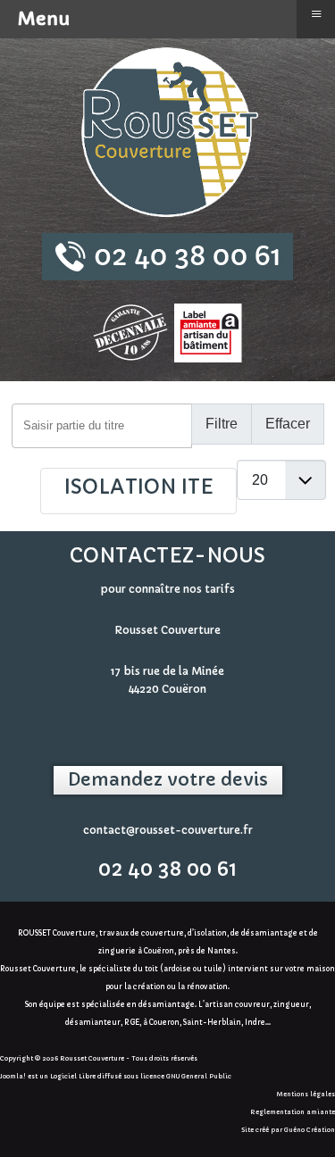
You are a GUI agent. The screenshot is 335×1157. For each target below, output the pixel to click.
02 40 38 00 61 (167, 869)
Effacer (287, 423)
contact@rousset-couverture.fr (168, 830)
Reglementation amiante (292, 1112)
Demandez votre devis (168, 780)
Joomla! (13, 1076)
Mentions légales (306, 1094)
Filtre (221, 423)
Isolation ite (139, 487)
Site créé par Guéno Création (288, 1130)
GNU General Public (198, 1076)
